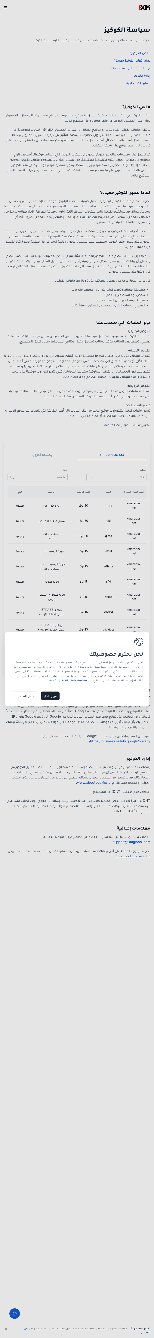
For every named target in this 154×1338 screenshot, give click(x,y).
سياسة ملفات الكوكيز (73, 680)
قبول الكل (50, 696)
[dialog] (77, 669)
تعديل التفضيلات (24, 696)
